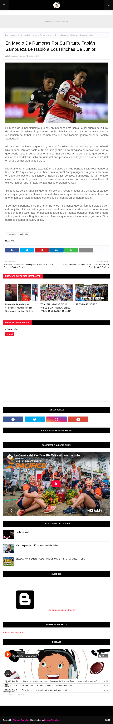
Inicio (7, 35)
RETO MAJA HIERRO (86, 304)
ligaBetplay (24, 234)
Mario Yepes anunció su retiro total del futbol (37, 545)
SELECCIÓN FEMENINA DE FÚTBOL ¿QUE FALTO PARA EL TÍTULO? (51, 558)
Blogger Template (52, 720)
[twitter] (35, 419)
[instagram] (56, 419)
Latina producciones (16, 56)
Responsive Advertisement (56, 21)
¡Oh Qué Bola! (8, 694)
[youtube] (78, 419)
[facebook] (13, 419)
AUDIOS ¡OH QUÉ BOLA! (22, 694)
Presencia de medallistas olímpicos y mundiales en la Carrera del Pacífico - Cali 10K (19, 307)
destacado (15, 35)
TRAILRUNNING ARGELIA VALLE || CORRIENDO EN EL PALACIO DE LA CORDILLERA (55, 307)
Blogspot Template (21, 720)
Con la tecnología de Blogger (61, 610)
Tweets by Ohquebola (13, 632)
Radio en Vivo (22, 532)
